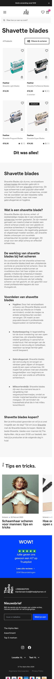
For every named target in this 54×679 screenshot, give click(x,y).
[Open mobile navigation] (4, 12)
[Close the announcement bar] (49, 3)
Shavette (41, 425)
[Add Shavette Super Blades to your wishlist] (46, 103)
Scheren (5, 517)
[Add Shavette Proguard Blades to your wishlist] (22, 103)
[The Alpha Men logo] (26, 11)
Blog (3, 464)
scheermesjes (10, 184)
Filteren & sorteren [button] (39, 41)
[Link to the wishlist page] (43, 12)
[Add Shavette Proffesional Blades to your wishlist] (46, 50)
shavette (28, 187)
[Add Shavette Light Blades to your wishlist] (22, 50)
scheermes (9, 220)
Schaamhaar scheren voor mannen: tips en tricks (17, 524)
